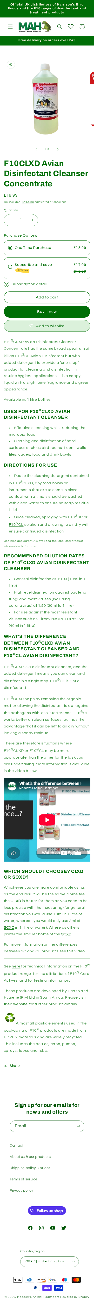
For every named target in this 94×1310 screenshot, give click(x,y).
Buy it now (47, 312)
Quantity (11, 210)
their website (16, 1004)
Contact (16, 1145)
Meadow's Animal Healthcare (38, 1297)
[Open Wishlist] (70, 26)
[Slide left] (36, 149)
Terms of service (23, 1179)
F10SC (75, 517)
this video (76, 951)
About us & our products (30, 1157)
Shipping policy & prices (30, 1168)
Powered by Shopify (74, 1297)
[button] (10, 26)
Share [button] (15, 1066)
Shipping (28, 202)
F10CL (16, 524)
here (16, 966)
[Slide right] (58, 149)
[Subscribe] (78, 1126)
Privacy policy (21, 1190)
